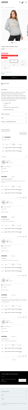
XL (14, 64)
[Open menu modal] (25, 2)
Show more (14, 359)
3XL (5, 68)
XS (5, 61)
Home (2, 7)
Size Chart (6, 83)
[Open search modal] (19, 2)
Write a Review (23, 133)
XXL (22, 64)
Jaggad (9, 403)
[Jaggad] (4, 2)
